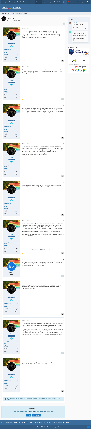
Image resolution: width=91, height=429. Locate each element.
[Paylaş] (64, 24)
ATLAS (10, 20)
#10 (63, 359)
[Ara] (87, 2)
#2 (63, 66)
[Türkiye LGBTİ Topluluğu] (45, 8)
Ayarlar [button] (85, 23)
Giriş (78, 1)
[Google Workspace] (78, 69)
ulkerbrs (15, 57)
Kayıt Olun (41, 398)
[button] (71, 2)
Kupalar (5, 52)
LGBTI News (79, 75)
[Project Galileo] (78, 51)
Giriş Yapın (9, 400)
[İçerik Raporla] (62, 61)
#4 (63, 143)
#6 (63, 220)
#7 (63, 259)
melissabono (76, 23)
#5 (63, 182)
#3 (63, 105)
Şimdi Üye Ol (36, 415)
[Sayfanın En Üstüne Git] (88, 427)
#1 (63, 28)
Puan (5, 51)
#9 (63, 320)
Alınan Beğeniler (7, 49)
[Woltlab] (78, 60)
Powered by (39, 427)
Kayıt (82, 1)
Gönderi (6, 54)
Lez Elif (74, 32)
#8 (63, 282)
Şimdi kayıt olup (32, 411)
